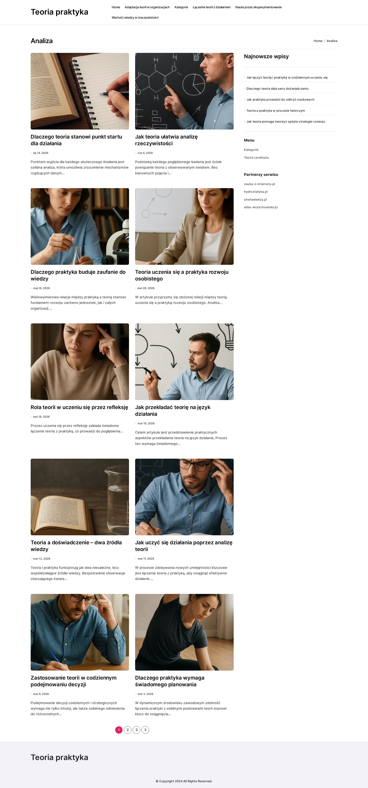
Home (116, 7)
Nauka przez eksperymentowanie (258, 7)
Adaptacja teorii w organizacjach (147, 7)
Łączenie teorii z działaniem (212, 7)
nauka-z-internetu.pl (259, 184)
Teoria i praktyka (256, 157)
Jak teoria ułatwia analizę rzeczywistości (166, 140)
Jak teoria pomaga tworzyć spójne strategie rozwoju (285, 121)
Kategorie (181, 7)
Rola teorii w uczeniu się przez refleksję (79, 407)
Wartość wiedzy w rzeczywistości (135, 17)
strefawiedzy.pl (255, 199)
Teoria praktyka (59, 11)
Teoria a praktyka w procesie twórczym (275, 110)
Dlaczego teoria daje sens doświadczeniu (277, 88)
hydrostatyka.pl (256, 192)
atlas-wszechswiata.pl (261, 207)
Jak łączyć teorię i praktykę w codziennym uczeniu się (287, 77)
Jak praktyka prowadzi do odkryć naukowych (280, 99)
